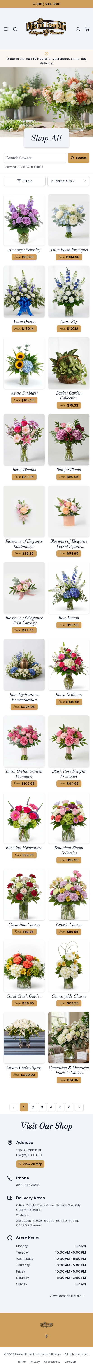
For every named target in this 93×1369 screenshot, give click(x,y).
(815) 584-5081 (48, 4)
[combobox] (68, 181)
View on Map (32, 1164)
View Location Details (65, 1296)
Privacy (35, 1362)
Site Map (70, 1362)
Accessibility (52, 1362)
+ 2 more (34, 1225)
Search (81, 158)
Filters (27, 181)
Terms (21, 1362)
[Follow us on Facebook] (46, 1336)
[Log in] (78, 29)
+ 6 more (33, 1210)
